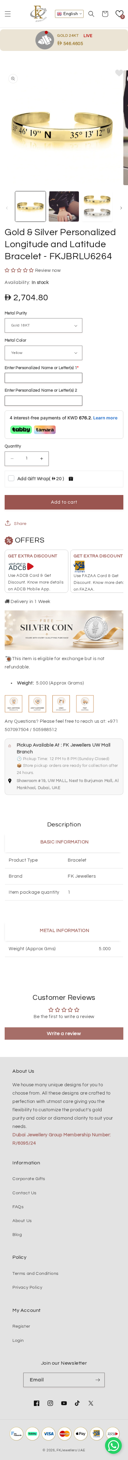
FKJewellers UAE (71, 1450)
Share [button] (20, 524)
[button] (8, 14)
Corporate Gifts (28, 1179)
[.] (46, 40)
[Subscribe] (97, 1380)
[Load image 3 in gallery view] (97, 206)
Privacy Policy (27, 1287)
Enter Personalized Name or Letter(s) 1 (41, 368)
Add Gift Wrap (40, 478)
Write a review (64, 1033)
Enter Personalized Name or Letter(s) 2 (41, 390)
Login (18, 1340)
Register (21, 1326)
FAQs (18, 1207)
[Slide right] (121, 208)
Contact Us (24, 1193)
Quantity (13, 446)
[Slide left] (7, 208)
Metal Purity (16, 313)
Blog (17, 1235)
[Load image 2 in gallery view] (64, 206)
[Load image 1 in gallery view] (30, 206)
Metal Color (15, 340)
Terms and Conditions (35, 1273)
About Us (22, 1221)
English (70, 13)
